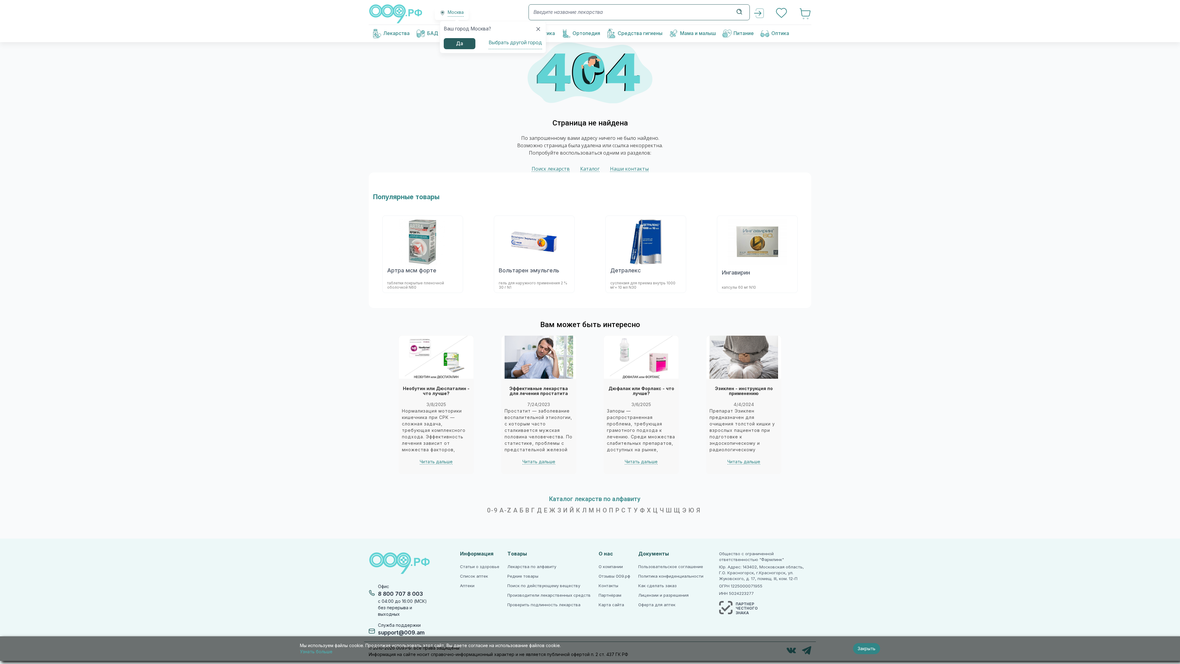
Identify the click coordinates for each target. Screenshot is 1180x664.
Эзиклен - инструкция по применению (744, 391)
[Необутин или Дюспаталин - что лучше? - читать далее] (436, 357)
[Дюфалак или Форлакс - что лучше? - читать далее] (641, 357)
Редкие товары (522, 576)
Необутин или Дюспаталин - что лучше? (436, 391)
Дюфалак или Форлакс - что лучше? (641, 391)
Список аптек (474, 576)
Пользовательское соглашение (670, 566)
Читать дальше (436, 461)
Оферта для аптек (656, 605)
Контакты (608, 585)
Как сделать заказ (657, 585)
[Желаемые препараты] (782, 14)
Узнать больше (316, 651)
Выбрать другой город (515, 42)
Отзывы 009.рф (614, 576)
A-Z (505, 510)
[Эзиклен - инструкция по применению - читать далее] (743, 357)
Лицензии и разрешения (663, 595)
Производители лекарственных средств (549, 595)
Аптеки (467, 585)
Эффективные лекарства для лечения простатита (538, 391)
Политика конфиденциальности (670, 576)
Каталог (590, 169)
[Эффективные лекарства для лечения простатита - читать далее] (539, 357)
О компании (611, 566)
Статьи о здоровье (479, 566)
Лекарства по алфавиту (531, 566)
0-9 (492, 510)
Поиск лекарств (551, 169)
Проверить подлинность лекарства (543, 605)
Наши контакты (629, 169)
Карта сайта (611, 605)
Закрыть (866, 648)
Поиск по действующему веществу (543, 585)
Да (459, 43)
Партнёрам (610, 595)
